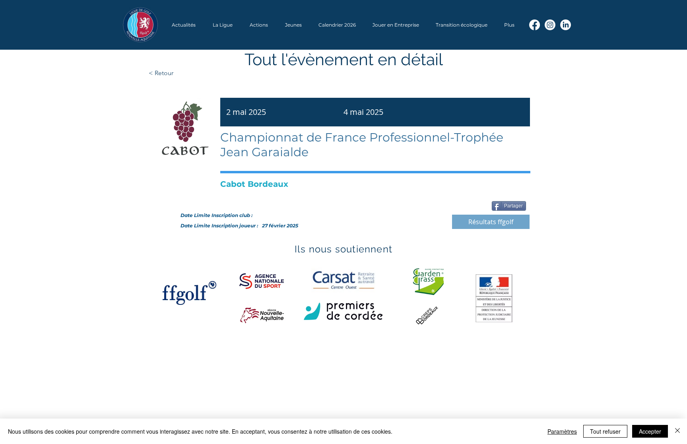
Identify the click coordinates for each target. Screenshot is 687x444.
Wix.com (256, 365)
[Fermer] (677, 431)
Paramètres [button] (562, 431)
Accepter (650, 431)
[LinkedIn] (565, 24)
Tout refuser (605, 431)
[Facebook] (534, 24)
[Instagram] (550, 24)
